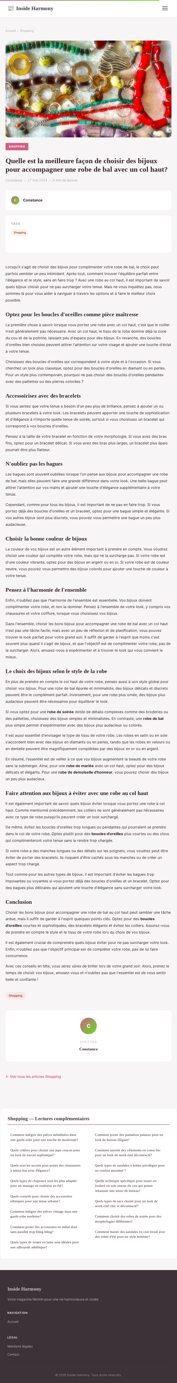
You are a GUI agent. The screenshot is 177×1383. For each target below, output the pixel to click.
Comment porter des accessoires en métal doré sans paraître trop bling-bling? (43, 1229)
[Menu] (165, 8)
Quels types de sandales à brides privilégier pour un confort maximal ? (130, 1167)
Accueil (11, 31)
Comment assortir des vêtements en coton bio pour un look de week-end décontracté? (127, 1152)
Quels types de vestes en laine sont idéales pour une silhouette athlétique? (44, 1244)
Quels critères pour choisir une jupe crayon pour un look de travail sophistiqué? (45, 1152)
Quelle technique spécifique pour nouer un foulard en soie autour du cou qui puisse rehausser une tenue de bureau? (125, 1186)
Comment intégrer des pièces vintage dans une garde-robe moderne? (43, 1213)
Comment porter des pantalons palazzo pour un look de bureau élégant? (129, 1137)
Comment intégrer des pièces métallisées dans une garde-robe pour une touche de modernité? (44, 1137)
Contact (13, 1354)
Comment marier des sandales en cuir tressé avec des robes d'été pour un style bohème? (130, 1234)
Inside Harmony (30, 8)
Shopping (27, 31)
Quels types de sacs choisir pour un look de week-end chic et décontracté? (126, 1203)
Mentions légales (20, 1346)
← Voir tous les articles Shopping (33, 1076)
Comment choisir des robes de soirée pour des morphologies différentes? (128, 1218)
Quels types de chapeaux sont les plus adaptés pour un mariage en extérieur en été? (43, 1183)
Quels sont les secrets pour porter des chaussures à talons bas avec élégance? (45, 1167)
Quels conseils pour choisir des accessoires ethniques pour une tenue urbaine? (41, 1198)
